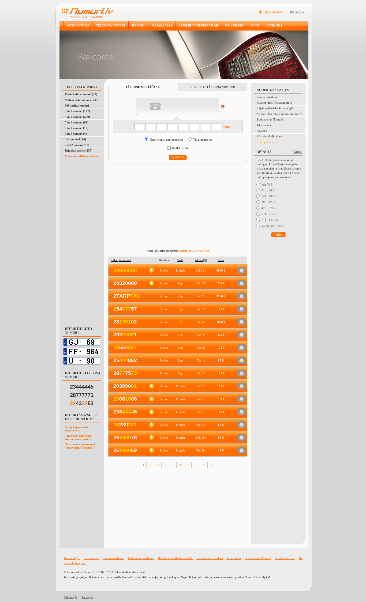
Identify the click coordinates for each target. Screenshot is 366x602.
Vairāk (297, 152)
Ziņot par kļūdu (266, 142)
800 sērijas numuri (77, 105)
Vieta (180, 260)
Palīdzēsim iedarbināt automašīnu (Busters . (78, 437)
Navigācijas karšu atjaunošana (76, 429)
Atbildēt (278, 234)
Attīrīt (226, 126)
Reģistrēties (297, 11)
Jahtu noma (264, 125)
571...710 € (269, 214)
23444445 (82, 387)
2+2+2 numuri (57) (77, 144)
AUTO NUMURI (78, 25)
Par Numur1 (91, 558)
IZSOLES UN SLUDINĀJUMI (198, 25)
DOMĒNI (138, 25)
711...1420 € (270, 219)
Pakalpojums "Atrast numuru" (275, 102)
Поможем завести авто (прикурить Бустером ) (80, 446)
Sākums (69, 597)
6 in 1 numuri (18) (76, 128)
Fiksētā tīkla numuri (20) (81, 94)
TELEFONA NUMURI (110, 25)
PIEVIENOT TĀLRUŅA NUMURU (212, 87)
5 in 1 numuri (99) (76, 122)
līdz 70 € (267, 184)
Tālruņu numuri (121, 260)
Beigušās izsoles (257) (78, 150)
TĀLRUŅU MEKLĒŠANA (143, 87)
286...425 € (269, 202)
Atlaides (262, 130)
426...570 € (269, 208)
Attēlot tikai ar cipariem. (195, 250)
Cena (221, 260)
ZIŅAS (255, 25)
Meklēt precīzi (180, 147)
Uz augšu (88, 597)
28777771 (82, 395)
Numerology (72, 558)
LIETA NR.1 (274, 25)
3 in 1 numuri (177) (77, 111)
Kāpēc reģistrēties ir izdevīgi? (275, 108)
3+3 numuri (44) (75, 139)
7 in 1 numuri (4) (76, 133)
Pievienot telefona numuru (82, 156)
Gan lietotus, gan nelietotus (167, 139)
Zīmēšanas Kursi (285, 558)
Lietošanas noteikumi (141, 558)
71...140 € (268, 190)
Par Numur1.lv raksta (209, 558)
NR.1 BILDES (234, 25)
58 (203, 464)
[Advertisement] (82, 240)
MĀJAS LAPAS (162, 25)
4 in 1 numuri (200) (77, 116)
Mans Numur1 (273, 11)
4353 (82, 403)
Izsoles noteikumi (267, 97)
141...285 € (269, 196)
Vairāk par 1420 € (273, 225)
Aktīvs (199, 260)
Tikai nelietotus (202, 139)
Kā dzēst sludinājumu (270, 136)
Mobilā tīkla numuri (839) (82, 99)
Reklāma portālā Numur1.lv (175, 558)
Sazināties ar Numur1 (270, 119)
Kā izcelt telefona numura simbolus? (279, 113)
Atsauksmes (233, 558)
